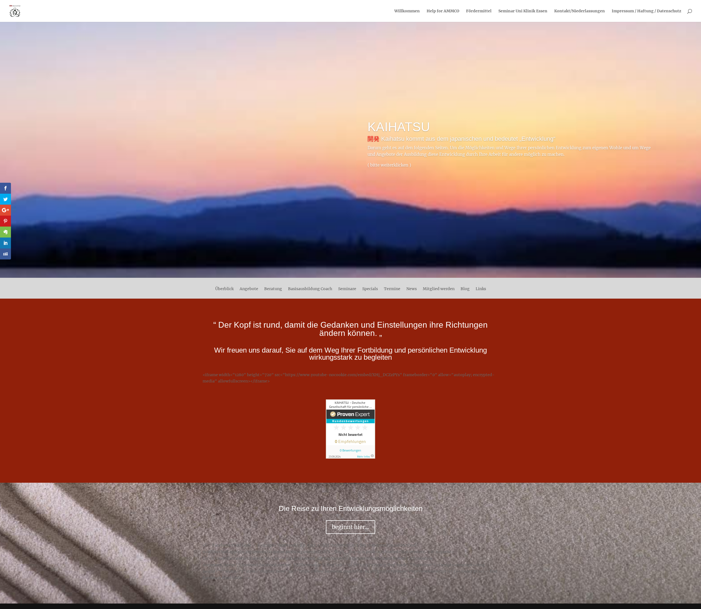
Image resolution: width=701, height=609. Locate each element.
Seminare (347, 289)
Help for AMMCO (443, 11)
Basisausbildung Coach (310, 289)
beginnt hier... (350, 527)
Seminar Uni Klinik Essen (522, 11)
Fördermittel (479, 11)
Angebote (249, 289)
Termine (392, 289)
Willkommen (407, 11)
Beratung (273, 289)
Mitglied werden (439, 289)
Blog (465, 289)
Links (481, 289)
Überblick (224, 289)
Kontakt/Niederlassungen (579, 11)
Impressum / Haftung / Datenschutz (646, 11)
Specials (370, 289)
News (411, 289)
